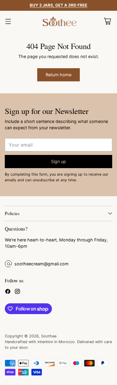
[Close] (105, 112)
